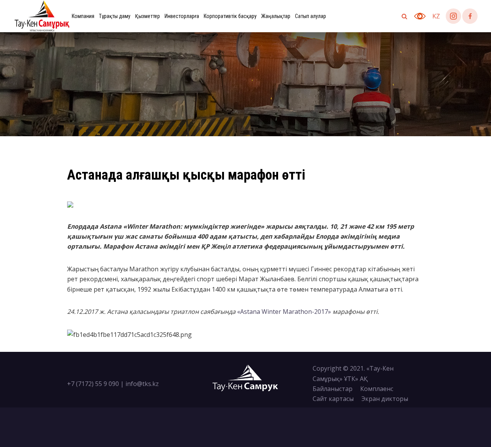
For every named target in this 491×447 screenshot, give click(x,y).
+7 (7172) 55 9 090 (93, 383)
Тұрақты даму (114, 16)
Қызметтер (147, 16)
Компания (83, 16)
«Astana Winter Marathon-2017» (284, 311)
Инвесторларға (182, 16)
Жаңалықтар (275, 16)
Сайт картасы (333, 398)
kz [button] (436, 16)
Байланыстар (333, 388)
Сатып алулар (310, 16)
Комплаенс (376, 388)
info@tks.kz (142, 383)
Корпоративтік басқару (230, 16)
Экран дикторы (384, 398)
